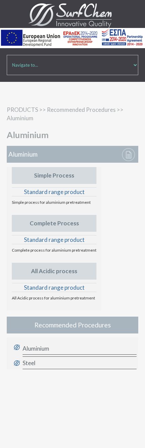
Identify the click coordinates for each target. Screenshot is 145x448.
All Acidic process (54, 271)
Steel (29, 362)
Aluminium (36, 348)
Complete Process (54, 223)
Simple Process (54, 175)
